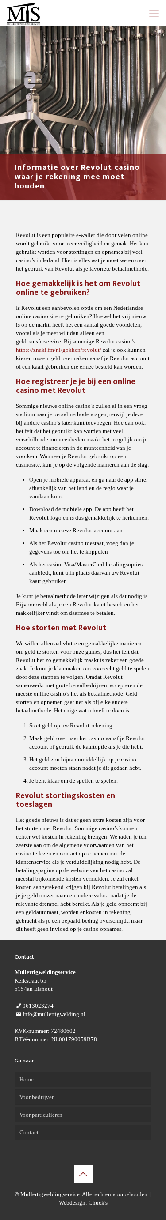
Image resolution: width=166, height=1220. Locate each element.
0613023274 (38, 1005)
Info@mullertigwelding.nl (54, 1014)
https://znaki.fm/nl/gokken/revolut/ (58, 349)
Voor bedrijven (37, 1097)
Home (26, 1079)
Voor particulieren (40, 1114)
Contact (29, 1132)
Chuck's (98, 1202)
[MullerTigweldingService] (23, 13)
